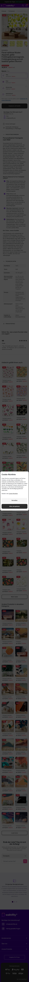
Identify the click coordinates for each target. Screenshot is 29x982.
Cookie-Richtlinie (13, 493)
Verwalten (14, 500)
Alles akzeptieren (14, 506)
